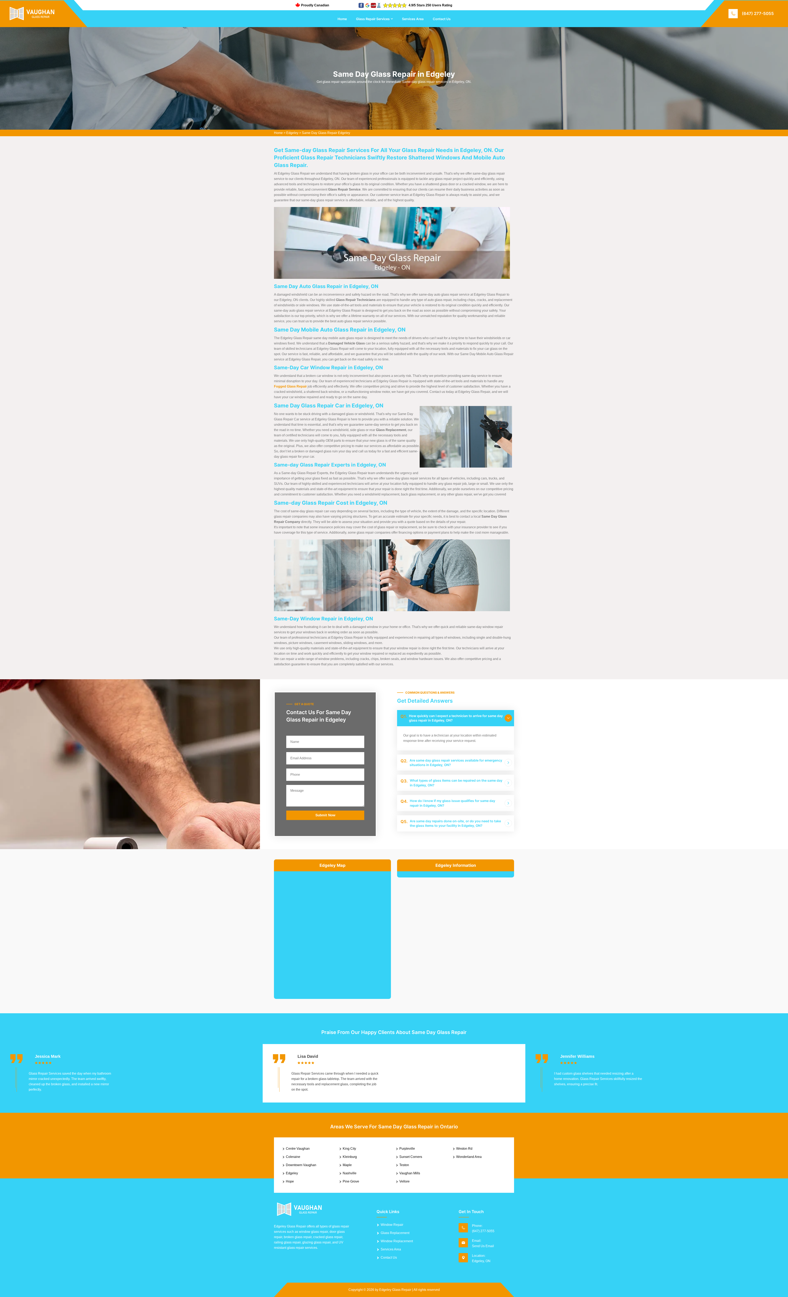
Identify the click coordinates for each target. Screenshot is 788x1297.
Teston (404, 1165)
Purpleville (407, 1148)
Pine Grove (351, 1181)
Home (342, 19)
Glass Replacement (395, 1233)
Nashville (349, 1173)
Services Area (413, 19)
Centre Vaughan (298, 1148)
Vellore (404, 1181)
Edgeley (292, 133)
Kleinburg (350, 1157)
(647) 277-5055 (758, 13)
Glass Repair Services (373, 19)
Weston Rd (464, 1148)
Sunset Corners (410, 1157)
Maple (347, 1165)
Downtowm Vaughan (301, 1165)
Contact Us (442, 19)
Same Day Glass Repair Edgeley (326, 133)
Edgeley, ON (481, 1261)
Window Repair (392, 1224)
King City (349, 1148)
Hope (290, 1181)
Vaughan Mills (409, 1173)
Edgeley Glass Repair (395, 1289)
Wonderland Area (469, 1157)
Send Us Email (483, 1246)
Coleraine (293, 1157)
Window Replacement (397, 1241)
